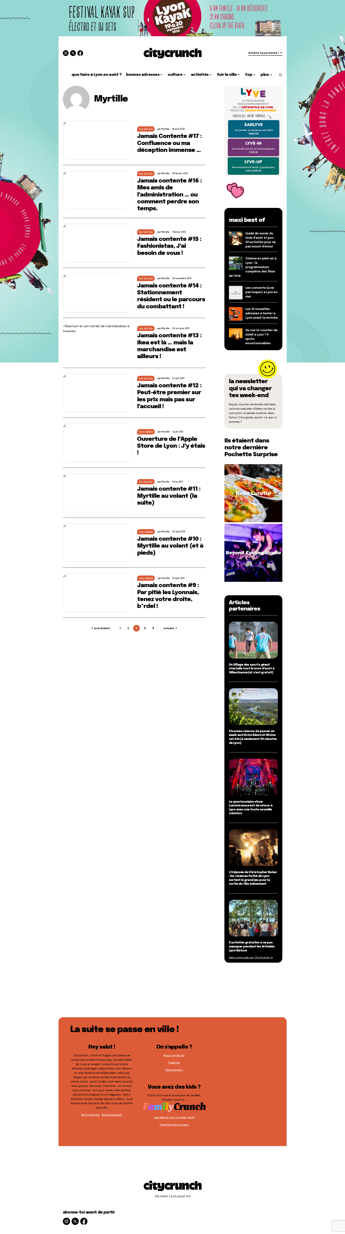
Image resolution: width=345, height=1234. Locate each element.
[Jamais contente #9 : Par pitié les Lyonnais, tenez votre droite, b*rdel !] (97, 592)
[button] (280, 75)
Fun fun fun (146, 129)
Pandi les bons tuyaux (174, 1125)
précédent (102, 628)
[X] (73, 53)
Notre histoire (90, 1115)
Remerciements (112, 1115)
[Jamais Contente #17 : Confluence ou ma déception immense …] (97, 140)
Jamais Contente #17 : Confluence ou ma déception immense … (169, 143)
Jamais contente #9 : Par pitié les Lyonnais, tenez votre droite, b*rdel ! (168, 596)
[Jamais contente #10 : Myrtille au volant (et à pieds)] (97, 543)
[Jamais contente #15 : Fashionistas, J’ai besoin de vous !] (97, 243)
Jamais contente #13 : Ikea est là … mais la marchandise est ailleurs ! (169, 346)
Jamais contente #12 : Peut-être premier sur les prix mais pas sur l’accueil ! (169, 396)
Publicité (174, 1063)
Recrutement (174, 1070)
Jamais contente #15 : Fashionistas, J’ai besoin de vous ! (169, 246)
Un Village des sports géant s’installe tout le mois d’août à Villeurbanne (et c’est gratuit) (252, 668)
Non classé (146, 432)
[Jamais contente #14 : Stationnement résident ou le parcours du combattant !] (97, 293)
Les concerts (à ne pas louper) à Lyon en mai (261, 292)
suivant (169, 628)
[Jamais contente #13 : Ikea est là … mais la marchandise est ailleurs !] (97, 343)
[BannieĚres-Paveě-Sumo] (253, 130)
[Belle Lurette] (253, 493)
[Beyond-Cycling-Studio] (253, 552)
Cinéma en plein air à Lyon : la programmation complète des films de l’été (252, 267)
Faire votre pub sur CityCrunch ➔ (251, 957)
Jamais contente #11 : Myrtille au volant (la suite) (169, 496)
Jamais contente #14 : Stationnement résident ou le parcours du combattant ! (171, 296)
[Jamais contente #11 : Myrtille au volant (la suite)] (97, 493)
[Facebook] (80, 53)
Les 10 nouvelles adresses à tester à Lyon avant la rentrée (261, 313)
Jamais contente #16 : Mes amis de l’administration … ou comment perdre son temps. (169, 195)
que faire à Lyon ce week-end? (174, 1117)
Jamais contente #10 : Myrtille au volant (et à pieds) (170, 546)
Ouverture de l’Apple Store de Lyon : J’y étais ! (171, 446)
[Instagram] (65, 53)
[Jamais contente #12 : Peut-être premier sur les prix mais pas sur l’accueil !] (97, 393)
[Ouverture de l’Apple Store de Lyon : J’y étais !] (97, 443)
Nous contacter (174, 1055)
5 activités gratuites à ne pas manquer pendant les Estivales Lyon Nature (252, 946)
